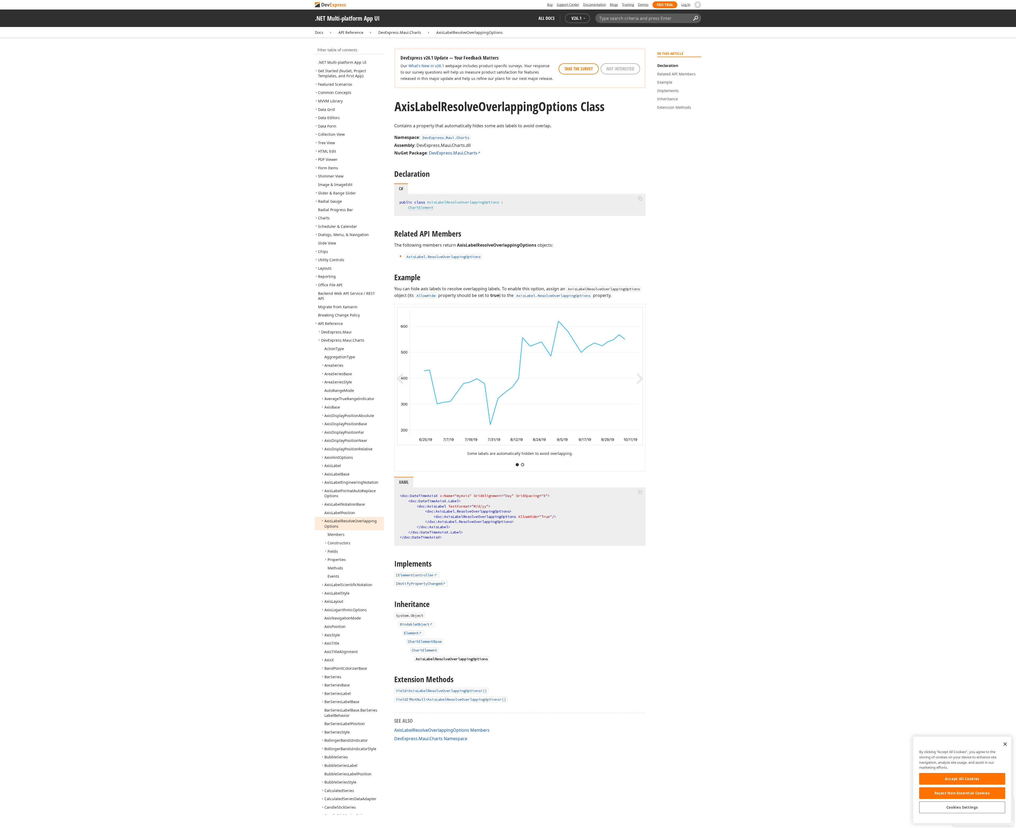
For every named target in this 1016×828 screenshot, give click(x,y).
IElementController (415, 575)
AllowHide (426, 295)
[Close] (1005, 744)
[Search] (695, 18)
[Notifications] (697, 4)
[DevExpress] (331, 5)
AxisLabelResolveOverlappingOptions (469, 32)
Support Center (568, 4)
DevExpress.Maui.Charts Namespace (430, 738)
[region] (962, 780)
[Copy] (640, 198)
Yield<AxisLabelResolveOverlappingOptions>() (441, 690)
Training (628, 4)
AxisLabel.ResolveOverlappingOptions (553, 295)
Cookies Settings (962, 807)
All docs (546, 18)
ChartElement (420, 207)
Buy (550, 4)
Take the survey (578, 69)
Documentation (594, 4)
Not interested (620, 69)
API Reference (350, 32)
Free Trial (665, 4)
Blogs (614, 4)
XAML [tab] (404, 482)
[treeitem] (342, 62)
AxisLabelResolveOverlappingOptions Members (441, 730)
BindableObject (414, 624)
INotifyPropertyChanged (419, 583)
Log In (685, 4)
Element (411, 633)
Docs (319, 32)
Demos (643, 4)
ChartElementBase (425, 641)
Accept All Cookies (962, 778)
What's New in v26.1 (426, 65)
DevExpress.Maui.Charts (399, 32)
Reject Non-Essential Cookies (962, 793)
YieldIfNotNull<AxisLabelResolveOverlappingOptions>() (451, 699)
